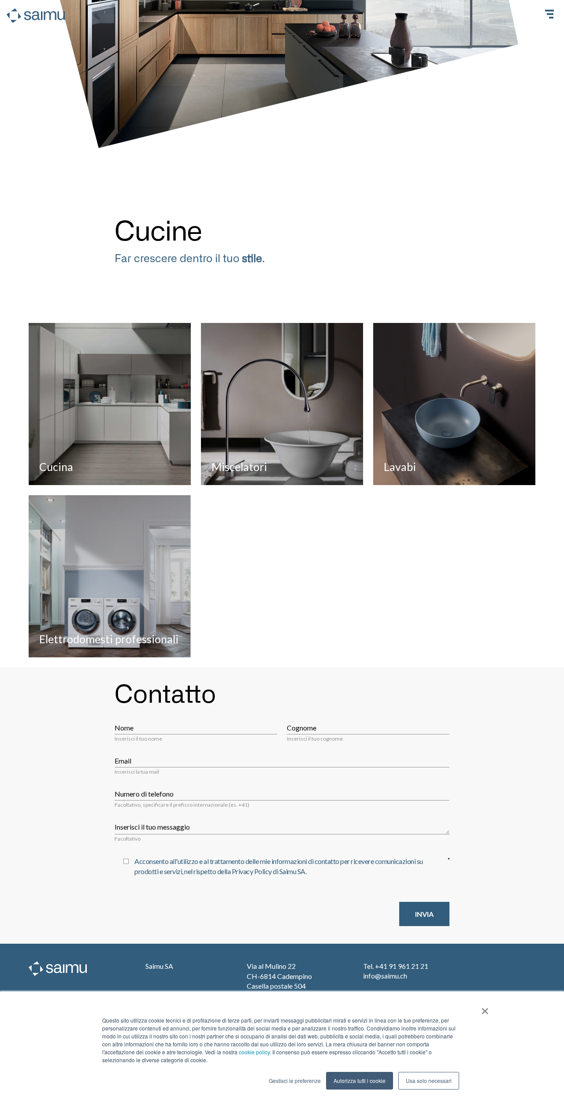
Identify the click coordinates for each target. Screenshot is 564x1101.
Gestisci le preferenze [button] (295, 1080)
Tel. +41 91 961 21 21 (395, 966)
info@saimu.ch (385, 975)
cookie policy (254, 1052)
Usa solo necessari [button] (429, 1080)
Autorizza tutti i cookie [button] (360, 1080)
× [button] (485, 1008)
